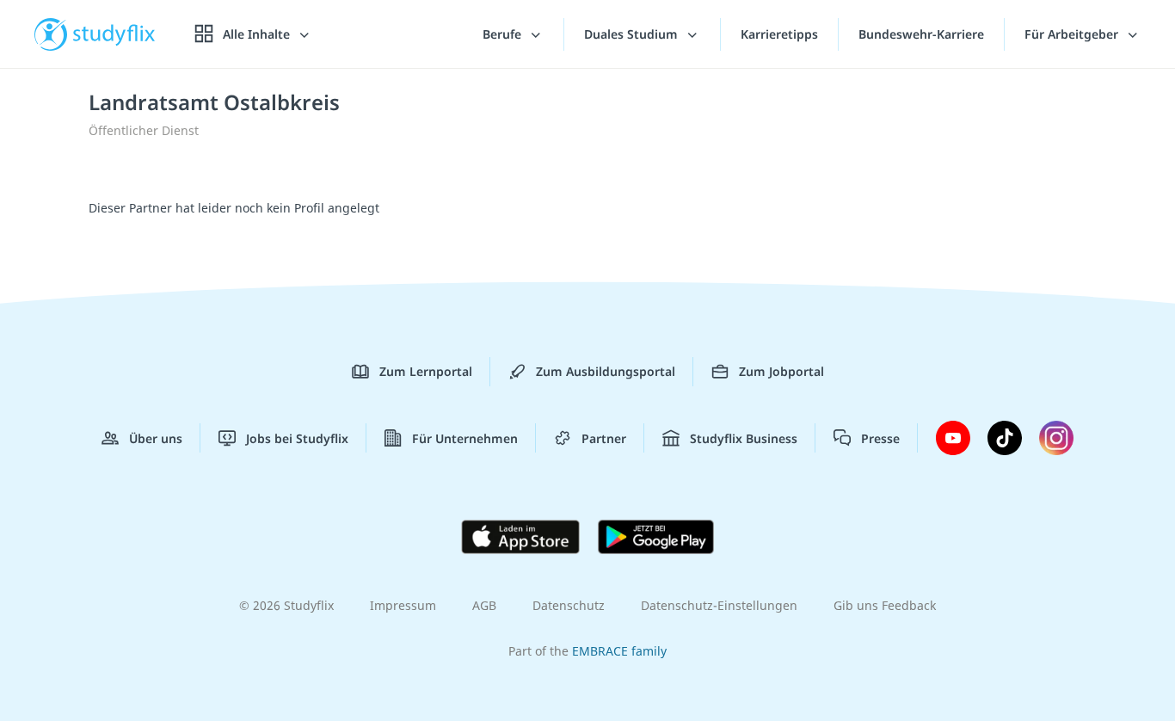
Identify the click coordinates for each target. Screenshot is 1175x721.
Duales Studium (632, 34)
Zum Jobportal (781, 371)
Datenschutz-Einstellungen (719, 605)
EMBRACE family (619, 651)
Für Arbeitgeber (1073, 34)
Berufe (504, 34)
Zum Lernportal (425, 371)
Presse (880, 438)
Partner (603, 438)
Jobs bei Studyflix (297, 438)
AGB (484, 605)
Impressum (403, 605)
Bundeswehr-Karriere (921, 34)
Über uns (155, 438)
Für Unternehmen (465, 438)
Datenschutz (568, 605)
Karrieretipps (779, 34)
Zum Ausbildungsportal (605, 371)
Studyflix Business (743, 438)
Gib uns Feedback (885, 605)
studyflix (114, 34)
